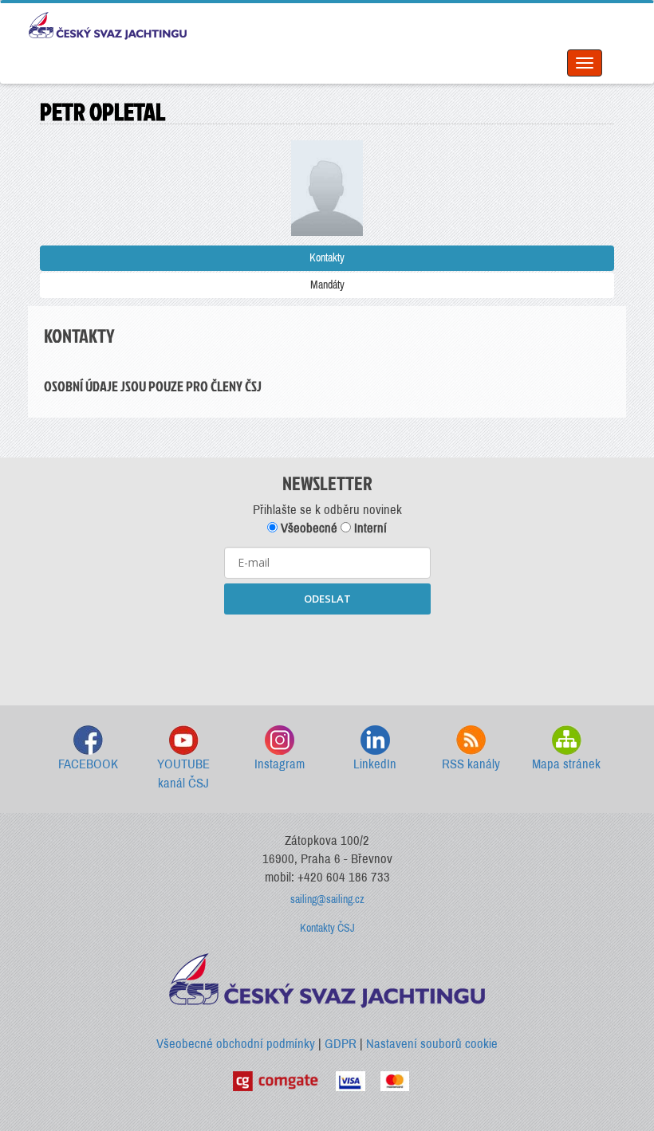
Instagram (279, 764)
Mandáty (327, 285)
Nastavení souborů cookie (432, 1043)
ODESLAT (327, 598)
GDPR (341, 1043)
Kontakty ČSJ (327, 928)
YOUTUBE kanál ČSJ (183, 773)
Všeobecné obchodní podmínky (235, 1043)
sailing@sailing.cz (327, 899)
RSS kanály (471, 764)
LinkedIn (374, 764)
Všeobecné (307, 528)
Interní (369, 528)
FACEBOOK (88, 764)
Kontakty (327, 258)
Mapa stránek (566, 764)
